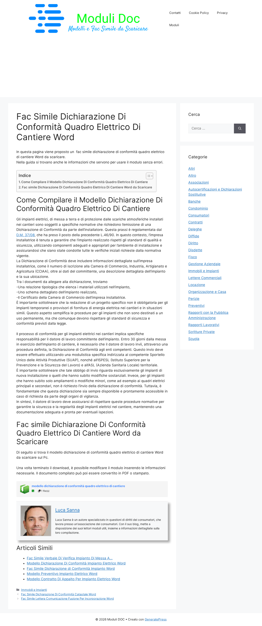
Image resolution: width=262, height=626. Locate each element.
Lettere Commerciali (204, 278)
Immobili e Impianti (34, 589)
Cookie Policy (199, 13)
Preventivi (196, 306)
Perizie (193, 299)
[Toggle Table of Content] (147, 175)
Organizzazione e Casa (207, 292)
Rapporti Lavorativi (203, 325)
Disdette (195, 250)
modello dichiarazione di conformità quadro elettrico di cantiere (78, 486)
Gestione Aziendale (204, 264)
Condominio (198, 208)
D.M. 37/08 (25, 235)
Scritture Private (201, 332)
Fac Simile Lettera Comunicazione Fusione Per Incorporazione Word (67, 598)
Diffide (193, 236)
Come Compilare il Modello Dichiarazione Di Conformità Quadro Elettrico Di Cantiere (84, 182)
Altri (191, 169)
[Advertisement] (131, 68)
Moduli (174, 25)
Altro (192, 175)
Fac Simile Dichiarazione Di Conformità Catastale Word (58, 594)
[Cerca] (240, 128)
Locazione (196, 285)
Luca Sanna (67, 510)
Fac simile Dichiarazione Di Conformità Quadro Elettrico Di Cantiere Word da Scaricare (87, 187)
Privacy (222, 13)
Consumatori (198, 215)
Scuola (193, 339)
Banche (194, 201)
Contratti (195, 222)
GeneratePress (156, 619)
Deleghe (195, 229)
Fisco (192, 257)
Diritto (193, 243)
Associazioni (198, 182)
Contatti (175, 13)
